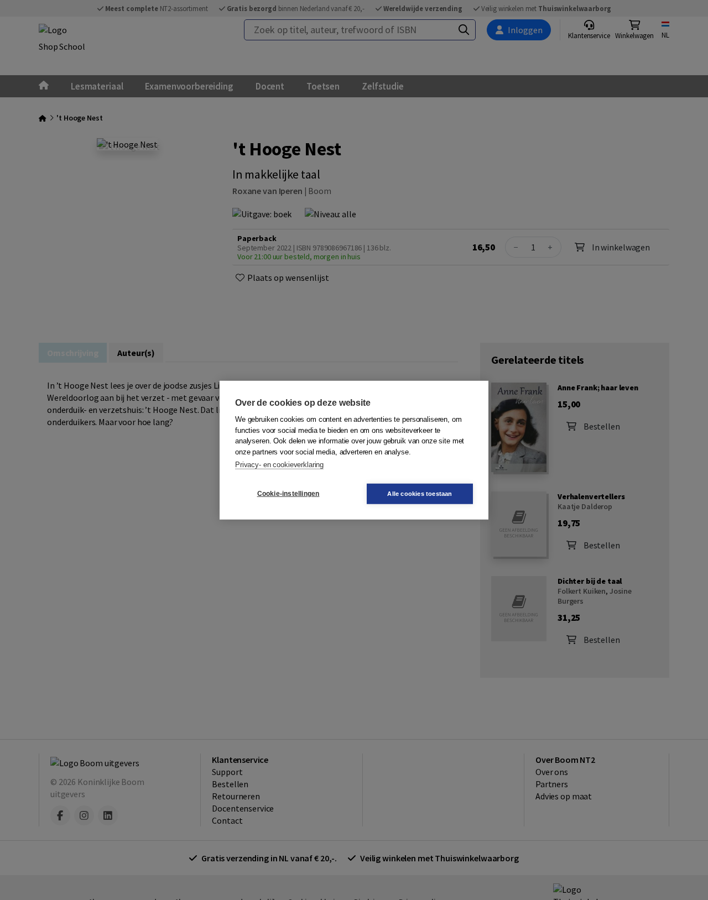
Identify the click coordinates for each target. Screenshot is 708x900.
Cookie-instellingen (288, 494)
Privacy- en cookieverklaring (279, 465)
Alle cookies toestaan (419, 493)
